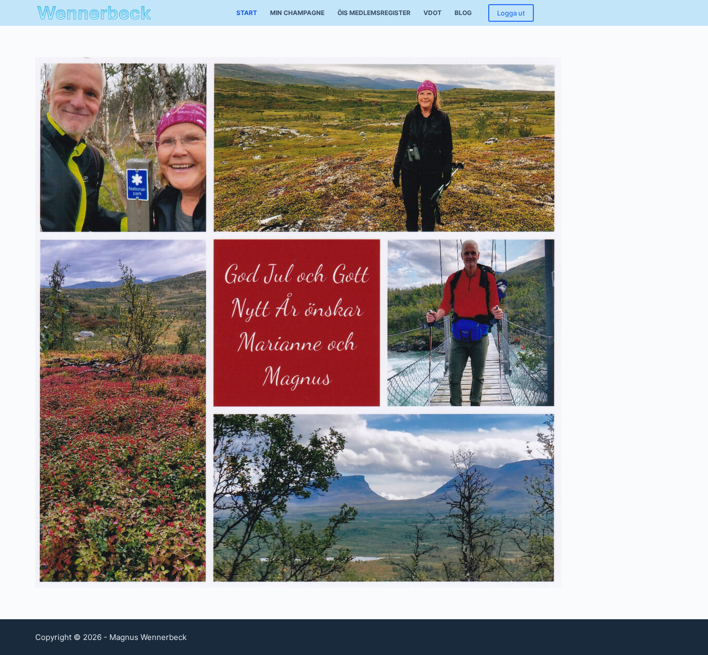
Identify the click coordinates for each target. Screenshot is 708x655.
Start (246, 13)
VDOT (432, 13)
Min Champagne (297, 13)
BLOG (463, 13)
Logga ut (511, 13)
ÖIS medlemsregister (373, 13)
